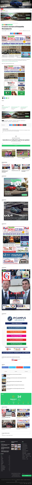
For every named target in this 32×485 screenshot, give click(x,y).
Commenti (26, 371)
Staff (28, 483)
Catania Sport (3, 468)
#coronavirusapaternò (24, 445)
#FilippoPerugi (14, 120)
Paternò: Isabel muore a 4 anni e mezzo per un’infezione (14, 374)
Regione (2, 463)
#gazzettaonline (18, 120)
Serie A (2, 470)
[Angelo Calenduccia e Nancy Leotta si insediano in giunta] (4, 382)
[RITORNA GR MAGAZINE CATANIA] (16, 166)
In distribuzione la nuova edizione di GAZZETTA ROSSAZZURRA (5, 171)
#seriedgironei (28, 453)
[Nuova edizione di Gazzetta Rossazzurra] (23, 424)
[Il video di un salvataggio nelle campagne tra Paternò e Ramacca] (4, 386)
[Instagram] (22, 483)
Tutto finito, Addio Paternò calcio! (6, 428)
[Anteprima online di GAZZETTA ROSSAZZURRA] (16, 449)
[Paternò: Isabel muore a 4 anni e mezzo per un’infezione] (4, 375)
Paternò (6, 24)
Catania (2, 458)
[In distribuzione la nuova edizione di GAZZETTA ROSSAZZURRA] (6, 166)
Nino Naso (23, 457)
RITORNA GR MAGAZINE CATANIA (16, 170)
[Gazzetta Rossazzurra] (4, 10)
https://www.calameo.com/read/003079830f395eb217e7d (10, 61)
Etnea (2, 24)
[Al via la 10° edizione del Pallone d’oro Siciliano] (19, 449)
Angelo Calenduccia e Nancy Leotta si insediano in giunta (14, 381)
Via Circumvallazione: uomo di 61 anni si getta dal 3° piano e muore (15, 388)
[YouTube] (21, 483)
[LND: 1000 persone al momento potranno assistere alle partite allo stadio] (4, 379)
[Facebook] (19, 483)
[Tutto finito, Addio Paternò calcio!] (8, 424)
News (4, 24)
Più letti (6, 371)
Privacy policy (18, 479)
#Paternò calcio (9, 121)
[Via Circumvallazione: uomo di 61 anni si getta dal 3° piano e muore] (4, 389)
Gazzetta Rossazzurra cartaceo (15, 121)
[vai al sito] (16, 16)
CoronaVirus (23, 456)
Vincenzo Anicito (4, 30)
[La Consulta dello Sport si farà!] (12, 449)
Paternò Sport (9, 24)
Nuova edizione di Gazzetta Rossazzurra (22, 428)
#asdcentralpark (10, 120)
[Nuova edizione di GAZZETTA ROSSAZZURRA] (26, 166)
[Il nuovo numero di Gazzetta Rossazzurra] (19, 447)
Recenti (16, 371)
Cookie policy (22, 479)
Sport (11, 24)
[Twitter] (20, 483)
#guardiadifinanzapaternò (4, 121)
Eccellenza (27, 456)
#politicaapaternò (24, 453)
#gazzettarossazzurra (23, 120)
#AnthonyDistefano (6, 120)
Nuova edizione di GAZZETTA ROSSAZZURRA (25, 171)
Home (24, 483)
